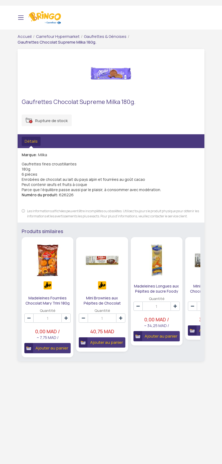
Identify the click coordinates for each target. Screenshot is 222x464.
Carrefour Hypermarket (58, 36)
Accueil (25, 36)
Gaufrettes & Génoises (105, 36)
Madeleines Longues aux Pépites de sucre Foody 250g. (156, 288)
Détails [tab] (31, 141)
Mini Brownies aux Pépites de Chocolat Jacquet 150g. (102, 300)
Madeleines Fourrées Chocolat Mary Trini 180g (47, 300)
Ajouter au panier (51, 348)
